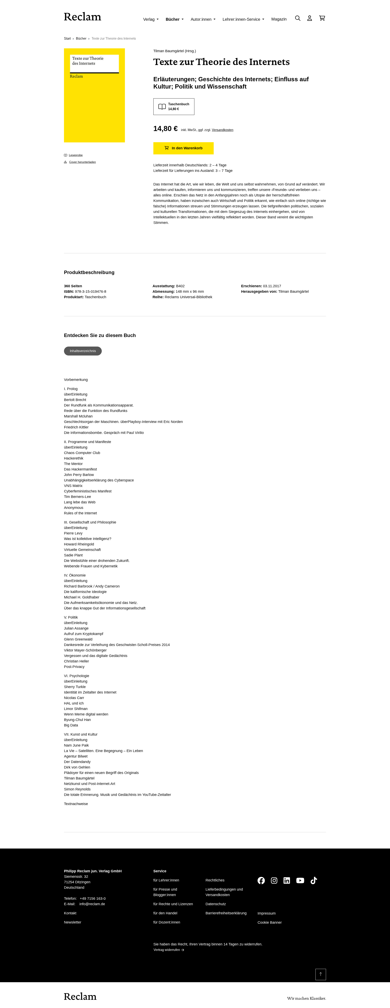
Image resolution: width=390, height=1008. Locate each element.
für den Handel (165, 913)
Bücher (173, 19)
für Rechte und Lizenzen (173, 904)
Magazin (279, 19)
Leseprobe (76, 155)
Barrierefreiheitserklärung (226, 913)
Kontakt (70, 913)
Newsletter (72, 922)
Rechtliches (215, 880)
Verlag (149, 19)
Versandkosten (222, 130)
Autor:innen (201, 19)
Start (67, 38)
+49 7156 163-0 (93, 898)
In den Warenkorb (187, 148)
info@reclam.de (92, 904)
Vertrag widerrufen (167, 950)
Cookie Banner (270, 922)
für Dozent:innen (166, 922)
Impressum (267, 913)
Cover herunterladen (82, 162)
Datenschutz (216, 904)
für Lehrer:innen (166, 880)
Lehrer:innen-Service (241, 19)
